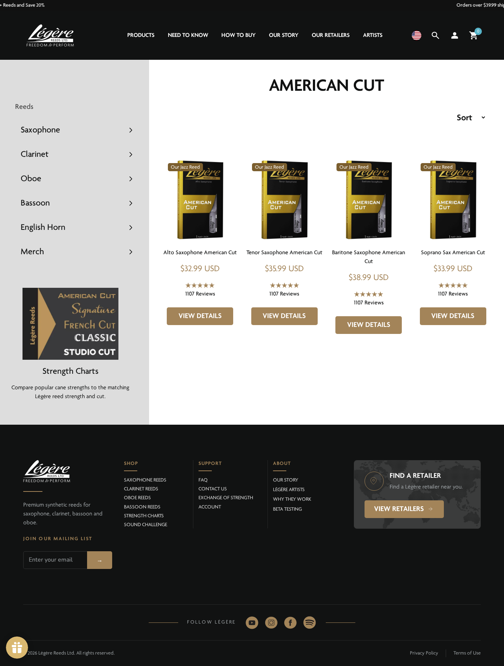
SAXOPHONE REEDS (145, 480)
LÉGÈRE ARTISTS (289, 490)
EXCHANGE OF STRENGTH (226, 498)
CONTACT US (213, 489)
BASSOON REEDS (142, 507)
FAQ (203, 480)
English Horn (43, 227)
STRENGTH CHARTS (144, 516)
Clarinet (35, 154)
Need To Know (188, 35)
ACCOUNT (210, 507)
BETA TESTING (287, 509)
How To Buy (238, 35)
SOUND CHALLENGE (145, 525)
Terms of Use (467, 653)
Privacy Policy (424, 653)
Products (141, 35)
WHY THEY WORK (292, 499)
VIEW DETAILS (200, 316)
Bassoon (35, 203)
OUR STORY (285, 480)
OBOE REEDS (137, 498)
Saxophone (40, 130)
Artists (373, 35)
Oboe (31, 179)
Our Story (283, 35)
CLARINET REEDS (141, 489)
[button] (416, 35)
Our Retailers (331, 35)
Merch (32, 252)
